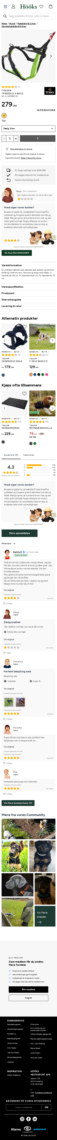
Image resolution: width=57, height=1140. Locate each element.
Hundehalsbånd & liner (14, 26)
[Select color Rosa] (46, 374)
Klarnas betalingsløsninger (41, 1039)
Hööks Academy (14, 1075)
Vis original (9, 590)
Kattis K (17, 552)
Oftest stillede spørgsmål (40, 1034)
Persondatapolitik (14, 1057)
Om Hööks (11, 1048)
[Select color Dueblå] (34, 374)
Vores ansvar (12, 1043)
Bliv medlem (28, 989)
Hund (12, 23)
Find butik (34, 1024)
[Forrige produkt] (4, 340)
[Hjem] (28, 6)
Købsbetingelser (14, 1024)
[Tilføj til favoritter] (52, 35)
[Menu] (5, 7)
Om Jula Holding (37, 1043)
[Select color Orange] (30, 374)
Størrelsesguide (11, 299)
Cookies (10, 1062)
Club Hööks (35, 1053)
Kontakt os (11, 1034)
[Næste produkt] (52, 340)
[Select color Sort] (38, 374)
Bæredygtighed (13, 1038)
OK (46, 1107)
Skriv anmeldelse (19, 533)
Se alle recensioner (16, 253)
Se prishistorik (46, 110)
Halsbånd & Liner (26, 23)
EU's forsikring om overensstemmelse (38, 1029)
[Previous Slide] (6, 56)
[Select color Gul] (4, 115)
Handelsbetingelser (15, 1029)
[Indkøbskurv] (50, 6)
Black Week (35, 1048)
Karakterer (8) (11, 455)
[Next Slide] (51, 56)
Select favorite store (31, 158)
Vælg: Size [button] (9, 128)
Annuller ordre (36, 1058)
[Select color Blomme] (38, 443)
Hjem (4, 23)
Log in (28, 998)
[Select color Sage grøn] (42, 374)
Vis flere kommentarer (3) (18, 803)
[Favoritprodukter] (41, 6)
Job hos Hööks (13, 1053)
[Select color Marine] (3, 375)
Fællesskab (28, 455)
